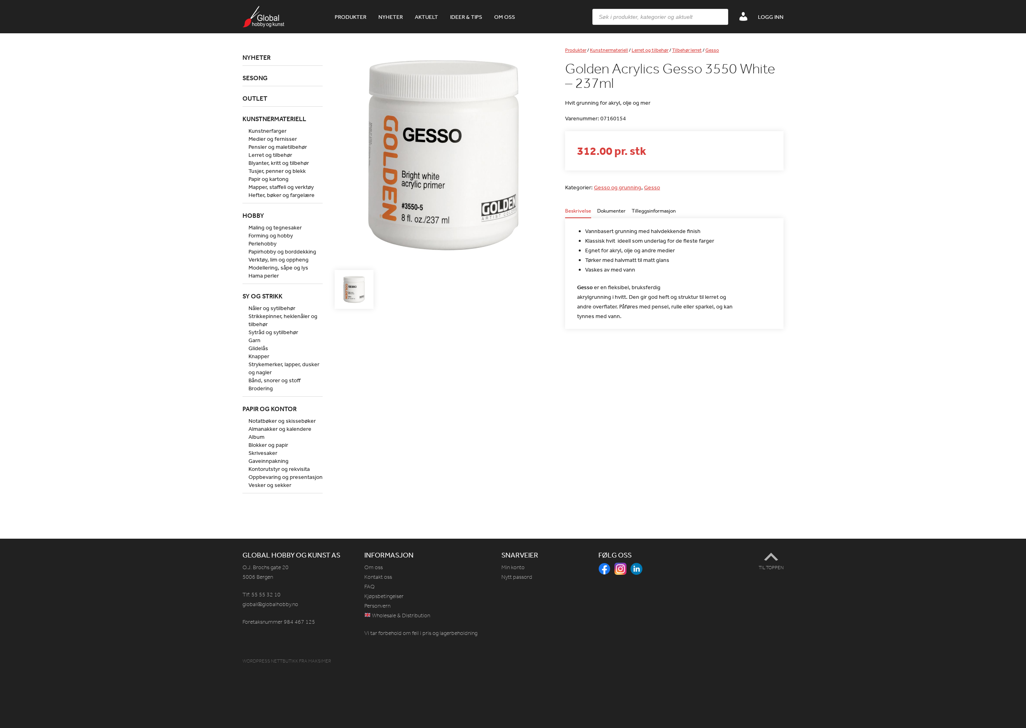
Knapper (258, 356)
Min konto (513, 567)
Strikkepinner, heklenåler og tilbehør (282, 320)
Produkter (350, 16)
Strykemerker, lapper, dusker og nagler (283, 368)
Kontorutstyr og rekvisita (279, 468)
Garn (254, 340)
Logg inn (771, 16)
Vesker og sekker (269, 485)
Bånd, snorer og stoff (274, 380)
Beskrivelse (578, 211)
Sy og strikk (262, 296)
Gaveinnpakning (268, 460)
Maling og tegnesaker (275, 227)
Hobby (253, 215)
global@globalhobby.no (270, 604)
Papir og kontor (269, 409)
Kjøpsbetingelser (384, 596)
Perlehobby (262, 243)
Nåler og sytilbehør (271, 308)
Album (256, 436)
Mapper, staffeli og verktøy (281, 187)
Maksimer (319, 661)
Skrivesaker (262, 452)
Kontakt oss (378, 577)
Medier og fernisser (272, 138)
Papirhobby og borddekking (282, 251)
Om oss (504, 16)
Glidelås (258, 348)
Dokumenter (611, 211)
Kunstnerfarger (267, 130)
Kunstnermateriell (609, 50)
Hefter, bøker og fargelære (281, 195)
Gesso (712, 50)
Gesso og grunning (617, 187)
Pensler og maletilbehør (277, 146)
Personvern (377, 605)
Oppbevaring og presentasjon (285, 477)
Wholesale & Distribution (400, 615)
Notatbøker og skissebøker (282, 420)
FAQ (369, 586)
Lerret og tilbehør (650, 50)
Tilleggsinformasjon (654, 211)
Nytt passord (516, 577)
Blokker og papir (268, 444)
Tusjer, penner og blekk (277, 170)
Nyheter (390, 16)
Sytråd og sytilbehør (273, 332)
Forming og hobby (270, 235)
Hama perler (263, 275)
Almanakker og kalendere (279, 428)
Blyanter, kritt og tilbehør (278, 162)
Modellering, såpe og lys (278, 267)
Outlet (254, 98)
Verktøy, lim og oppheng (278, 259)
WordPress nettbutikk (270, 661)
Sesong (255, 78)
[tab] (578, 213)
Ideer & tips (466, 16)
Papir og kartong (268, 179)
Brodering (260, 388)
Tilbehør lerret (687, 50)
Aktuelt (426, 16)
